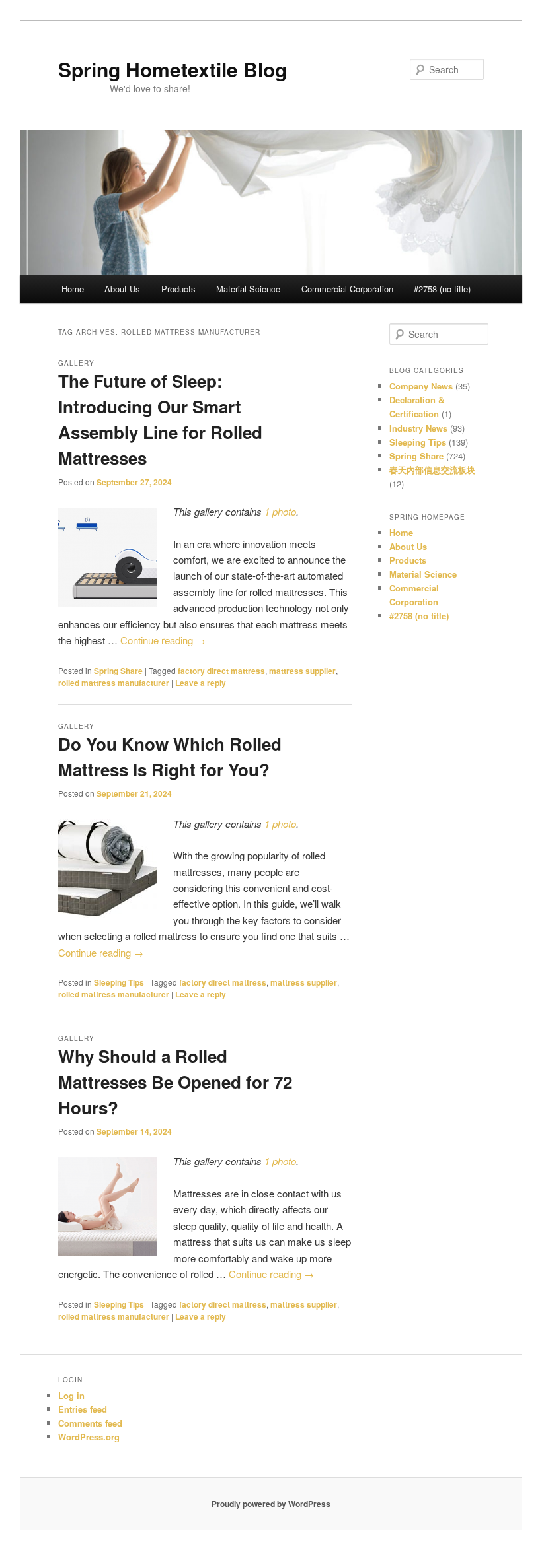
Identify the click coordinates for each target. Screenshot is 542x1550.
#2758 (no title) (442, 289)
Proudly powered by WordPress (271, 1504)
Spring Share (118, 671)
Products (178, 289)
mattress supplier (302, 671)
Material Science (248, 289)
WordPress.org (89, 1437)
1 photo (280, 511)
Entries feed (82, 1409)
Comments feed (90, 1423)
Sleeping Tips (119, 982)
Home (72, 289)
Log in (71, 1395)
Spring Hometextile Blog (172, 69)
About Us (122, 289)
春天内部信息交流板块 (432, 469)
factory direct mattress (221, 671)
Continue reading (163, 640)
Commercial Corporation (347, 289)
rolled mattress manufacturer (113, 683)
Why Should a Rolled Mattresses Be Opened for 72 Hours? (175, 1082)
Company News (421, 386)
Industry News (418, 428)
